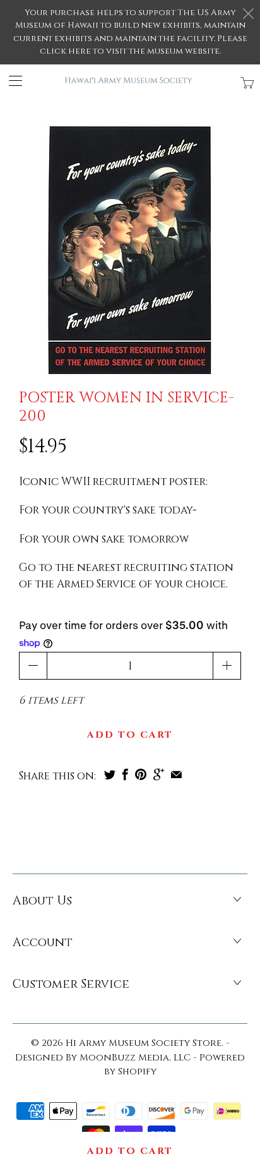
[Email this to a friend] (176, 774)
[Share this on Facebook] (125, 774)
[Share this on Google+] (158, 774)
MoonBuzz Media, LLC (135, 1057)
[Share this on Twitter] (109, 774)
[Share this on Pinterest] (140, 774)
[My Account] (11, 80)
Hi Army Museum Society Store (144, 1043)
